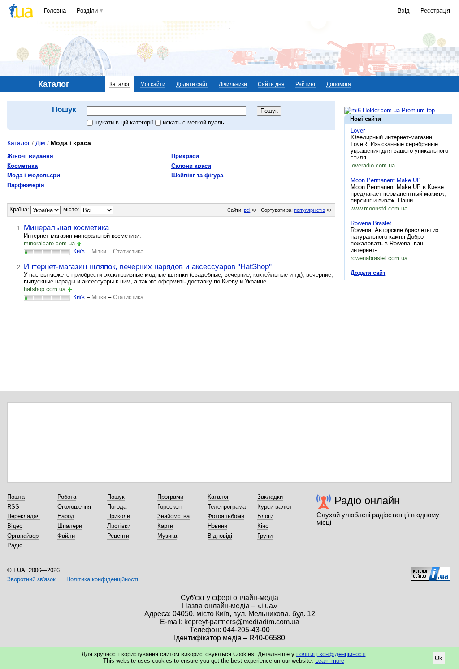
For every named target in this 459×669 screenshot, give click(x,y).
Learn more (329, 660)
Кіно (262, 526)
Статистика (128, 251)
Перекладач (23, 516)
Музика (167, 535)
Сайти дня (271, 84)
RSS (13, 506)
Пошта (16, 496)
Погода (116, 506)
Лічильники (233, 84)
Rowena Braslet (371, 223)
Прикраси (185, 156)
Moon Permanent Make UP (386, 180)
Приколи (118, 516)
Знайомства (173, 516)
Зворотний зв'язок (31, 579)
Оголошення (74, 506)
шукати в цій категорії (125, 122)
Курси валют (274, 506)
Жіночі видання (30, 156)
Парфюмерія (25, 185)
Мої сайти (152, 84)
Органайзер (23, 535)
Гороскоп (169, 506)
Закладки (270, 496)
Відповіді (220, 535)
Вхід (404, 10)
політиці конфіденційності (331, 654)
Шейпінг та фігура (197, 175)
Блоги (265, 516)
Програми (170, 496)
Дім (40, 142)
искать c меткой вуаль (193, 122)
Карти (165, 526)
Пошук (116, 496)
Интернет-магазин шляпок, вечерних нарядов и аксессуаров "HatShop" (148, 266)
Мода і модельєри (33, 175)
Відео (14, 526)
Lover (358, 130)
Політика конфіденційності (102, 579)
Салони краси (191, 166)
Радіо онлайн (367, 500)
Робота (66, 496)
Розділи (87, 10)
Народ (65, 516)
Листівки (118, 526)
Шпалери (69, 526)
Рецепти (118, 535)
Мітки (98, 251)
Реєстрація (435, 10)
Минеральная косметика (66, 227)
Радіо (14, 545)
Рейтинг (305, 84)
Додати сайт (192, 84)
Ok (438, 658)
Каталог (119, 84)
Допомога (338, 84)
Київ (79, 251)
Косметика (22, 166)
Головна (55, 10)
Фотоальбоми (226, 516)
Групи (265, 535)
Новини (217, 526)
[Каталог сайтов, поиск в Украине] (430, 570)
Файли (66, 535)
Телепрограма (227, 506)
